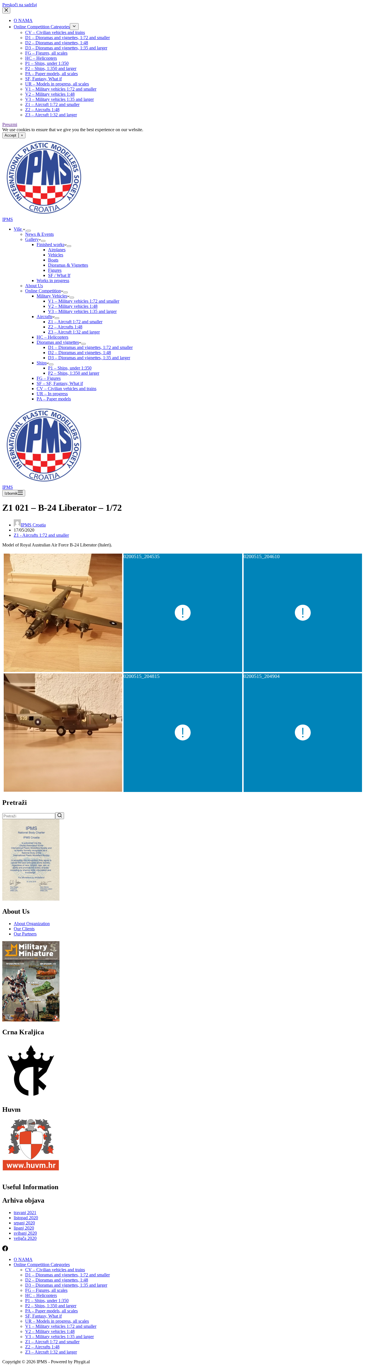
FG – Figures (49, 378)
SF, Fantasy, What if (43, 78)
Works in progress (53, 280)
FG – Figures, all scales (46, 53)
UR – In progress (52, 393)
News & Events (39, 234)
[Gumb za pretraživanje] (59, 815)
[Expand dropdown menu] (74, 26)
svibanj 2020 (25, 1233)
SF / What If (59, 275)
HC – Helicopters (41, 58)
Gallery (32, 239)
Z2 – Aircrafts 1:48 (42, 109)
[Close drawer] (6, 10)
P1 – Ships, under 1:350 (47, 63)
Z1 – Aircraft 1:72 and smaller (52, 104)
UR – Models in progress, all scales (57, 83)
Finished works (50, 244)
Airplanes (56, 249)
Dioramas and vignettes (58, 342)
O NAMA (23, 20)
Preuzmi (9, 124)
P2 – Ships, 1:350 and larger (50, 68)
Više (18, 229)
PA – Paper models (54, 398)
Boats (53, 260)
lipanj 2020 (24, 1228)
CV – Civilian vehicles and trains (55, 32)
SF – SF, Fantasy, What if (60, 383)
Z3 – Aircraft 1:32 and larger (51, 114)
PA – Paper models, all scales (51, 73)
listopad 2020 (26, 1217)
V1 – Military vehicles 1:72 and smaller (60, 89)
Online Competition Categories (42, 26)
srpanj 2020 (24, 1222)
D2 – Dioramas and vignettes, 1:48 (56, 42)
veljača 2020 (25, 1238)
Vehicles (55, 254)
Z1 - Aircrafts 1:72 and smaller (41, 535)
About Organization (32, 923)
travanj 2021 (25, 1212)
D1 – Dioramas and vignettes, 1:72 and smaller (67, 37)
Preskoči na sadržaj (19, 4)
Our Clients (24, 928)
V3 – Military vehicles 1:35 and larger (59, 99)
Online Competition (43, 290)
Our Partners (25, 933)
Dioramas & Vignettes (68, 265)
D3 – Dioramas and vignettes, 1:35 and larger (66, 47)
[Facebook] (5, 1249)
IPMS (7, 219)
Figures (54, 270)
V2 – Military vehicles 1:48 (50, 94)
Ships (42, 362)
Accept (10, 135)
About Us (34, 285)
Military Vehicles (52, 296)
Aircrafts (44, 316)
